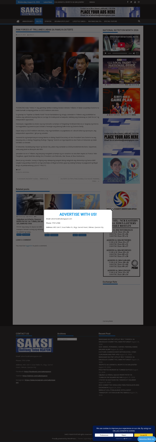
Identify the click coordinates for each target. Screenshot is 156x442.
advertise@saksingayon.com (61, 219)
